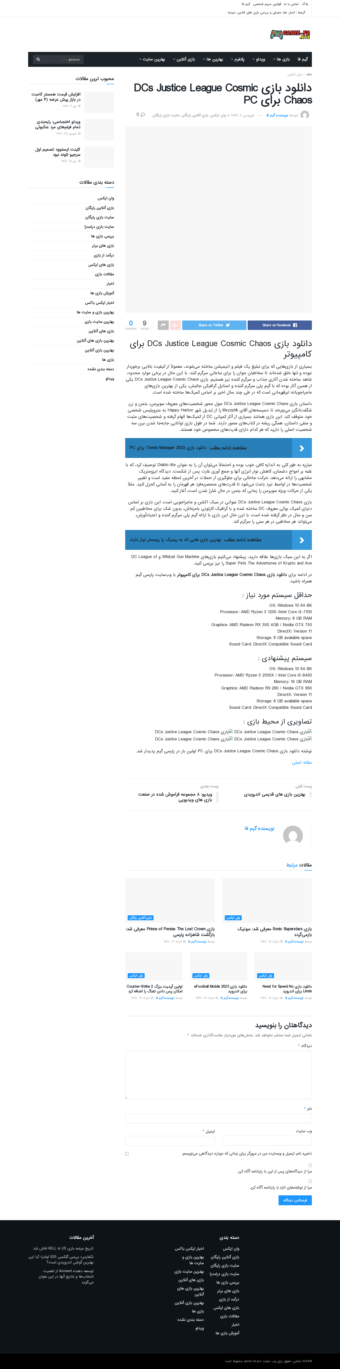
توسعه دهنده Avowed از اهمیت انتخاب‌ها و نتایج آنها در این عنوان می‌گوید (66, 1276)
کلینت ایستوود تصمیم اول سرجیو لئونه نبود (57, 152)
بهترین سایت (154, 59)
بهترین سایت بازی (99, 322)
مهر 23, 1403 (69, 161)
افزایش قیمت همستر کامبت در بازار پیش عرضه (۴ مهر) (56, 97)
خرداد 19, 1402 (270, 941)
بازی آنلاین (186, 59)
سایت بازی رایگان (166, 115)
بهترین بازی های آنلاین (95, 341)
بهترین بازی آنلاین (99, 350)
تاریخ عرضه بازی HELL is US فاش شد (63, 1248)
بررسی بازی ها (102, 236)
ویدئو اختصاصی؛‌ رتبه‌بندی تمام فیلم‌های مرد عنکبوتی (57, 124)
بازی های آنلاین (101, 331)
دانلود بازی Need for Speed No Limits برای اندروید (287, 989)
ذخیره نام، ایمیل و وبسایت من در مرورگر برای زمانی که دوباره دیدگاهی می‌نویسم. (247, 1153)
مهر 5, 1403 (70, 106)
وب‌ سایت (304, 1131)
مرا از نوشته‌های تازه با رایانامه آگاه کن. (281, 1187)
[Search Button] (38, 59)
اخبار (110, 284)
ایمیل (208, 1131)
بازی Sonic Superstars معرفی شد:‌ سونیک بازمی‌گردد (274, 932)
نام (308, 1109)
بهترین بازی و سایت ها (95, 312)
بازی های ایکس (101, 265)
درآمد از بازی (104, 255)
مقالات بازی (104, 274)
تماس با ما (291, 4)
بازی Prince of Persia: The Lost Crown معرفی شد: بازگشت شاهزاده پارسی (170, 932)
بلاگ (305, 4)
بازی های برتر (103, 246)
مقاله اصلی (302, 762)
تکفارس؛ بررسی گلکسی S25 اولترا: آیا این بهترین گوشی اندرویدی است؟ (61, 1259)
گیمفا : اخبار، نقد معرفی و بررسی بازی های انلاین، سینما (266, 12)
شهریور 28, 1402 (67, 133)
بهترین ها (215, 59)
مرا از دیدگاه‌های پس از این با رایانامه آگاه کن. (274, 1171)
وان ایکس (294, 74)
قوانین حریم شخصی (267, 4)
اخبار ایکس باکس (99, 303)
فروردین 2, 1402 (242, 115)
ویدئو (260, 59)
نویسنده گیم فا (277, 115)
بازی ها (283, 59)
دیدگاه (305, 1046)
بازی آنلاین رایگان (195, 115)
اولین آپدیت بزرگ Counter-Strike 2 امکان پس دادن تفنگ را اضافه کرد (154, 989)
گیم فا (246, 4)
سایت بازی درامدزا (99, 227)
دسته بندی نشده (101, 369)
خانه (309, 74)
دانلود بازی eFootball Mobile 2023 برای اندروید (220, 989)
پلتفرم (239, 59)
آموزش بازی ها (102, 293)
